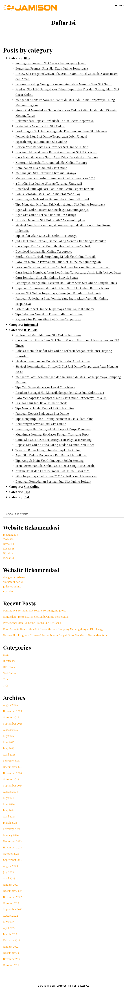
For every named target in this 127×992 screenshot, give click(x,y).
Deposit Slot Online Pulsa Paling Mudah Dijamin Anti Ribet (54, 445)
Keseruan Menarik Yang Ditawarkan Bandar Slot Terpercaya (56, 152)
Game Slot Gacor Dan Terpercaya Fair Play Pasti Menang (53, 440)
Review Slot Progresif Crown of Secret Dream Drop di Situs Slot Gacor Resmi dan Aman (55, 635)
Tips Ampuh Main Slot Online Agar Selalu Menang (49, 460)
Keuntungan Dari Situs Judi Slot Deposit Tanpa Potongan (53, 429)
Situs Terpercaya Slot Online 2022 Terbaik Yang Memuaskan (56, 476)
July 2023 (8, 872)
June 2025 (9, 742)
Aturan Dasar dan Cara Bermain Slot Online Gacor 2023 (52, 471)
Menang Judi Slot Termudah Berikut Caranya (45, 173)
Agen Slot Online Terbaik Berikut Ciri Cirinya (45, 215)
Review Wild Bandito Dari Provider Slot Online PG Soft (51, 147)
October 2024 (11, 779)
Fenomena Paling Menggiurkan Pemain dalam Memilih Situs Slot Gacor (63, 84)
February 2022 (11, 940)
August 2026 (10, 705)
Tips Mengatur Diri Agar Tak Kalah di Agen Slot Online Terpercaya (60, 204)
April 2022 (9, 928)
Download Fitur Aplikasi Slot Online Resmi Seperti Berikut (54, 189)
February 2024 (11, 829)
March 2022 (10, 934)
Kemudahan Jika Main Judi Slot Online (41, 168)
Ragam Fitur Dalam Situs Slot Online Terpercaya (48, 319)
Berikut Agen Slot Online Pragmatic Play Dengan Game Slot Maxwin (61, 131)
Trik (27, 497)
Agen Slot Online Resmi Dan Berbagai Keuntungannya (52, 210)
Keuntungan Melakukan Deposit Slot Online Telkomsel (52, 199)
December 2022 (12, 891)
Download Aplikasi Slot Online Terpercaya (43, 251)
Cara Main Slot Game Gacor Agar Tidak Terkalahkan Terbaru (56, 157)
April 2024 (9, 816)
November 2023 (12, 847)
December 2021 (12, 953)
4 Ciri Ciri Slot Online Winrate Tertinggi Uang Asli (48, 183)
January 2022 (11, 946)
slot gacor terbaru (14, 577)
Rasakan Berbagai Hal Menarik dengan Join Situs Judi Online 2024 (59, 392)
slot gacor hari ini (13, 582)
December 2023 (12, 841)
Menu (121, 5)
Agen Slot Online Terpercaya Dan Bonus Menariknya (51, 455)
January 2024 (11, 835)
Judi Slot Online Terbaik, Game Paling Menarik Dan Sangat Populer (60, 241)
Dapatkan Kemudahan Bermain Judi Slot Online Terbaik (53, 481)
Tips (27, 492)
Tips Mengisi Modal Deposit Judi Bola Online (44, 408)
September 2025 (12, 723)
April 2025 (9, 754)
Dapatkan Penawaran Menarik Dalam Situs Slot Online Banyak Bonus (62, 288)
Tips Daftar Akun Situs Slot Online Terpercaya (46, 236)
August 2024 (10, 791)
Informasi (31, 324)
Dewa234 (8, 544)
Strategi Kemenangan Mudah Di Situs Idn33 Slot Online (52, 361)
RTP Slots (30, 330)
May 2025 (8, 748)
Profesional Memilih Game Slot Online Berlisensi (48, 335)
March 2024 (10, 822)
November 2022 (12, 897)
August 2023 (10, 866)
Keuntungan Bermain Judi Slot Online (40, 424)
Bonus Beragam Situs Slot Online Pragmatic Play (47, 194)
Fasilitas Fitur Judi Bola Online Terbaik (41, 403)
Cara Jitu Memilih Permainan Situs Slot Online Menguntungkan (58, 262)
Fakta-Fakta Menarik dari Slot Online (40, 126)
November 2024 (12, 773)
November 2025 (12, 711)
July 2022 (8, 922)
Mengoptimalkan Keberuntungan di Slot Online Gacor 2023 (55, 178)
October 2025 (11, 717)
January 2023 (11, 884)
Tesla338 (8, 539)
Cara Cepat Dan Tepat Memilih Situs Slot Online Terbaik (53, 246)
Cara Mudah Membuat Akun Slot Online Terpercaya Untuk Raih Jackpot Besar (68, 272)
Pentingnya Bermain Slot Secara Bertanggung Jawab (50, 63)
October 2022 (11, 903)
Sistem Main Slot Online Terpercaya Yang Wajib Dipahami (54, 309)
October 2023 (11, 853)
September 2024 (12, 785)
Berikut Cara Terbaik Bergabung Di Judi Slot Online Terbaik (55, 256)
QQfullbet (8, 553)
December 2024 (12, 767)
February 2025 (11, 760)
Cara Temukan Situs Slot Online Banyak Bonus (46, 277)
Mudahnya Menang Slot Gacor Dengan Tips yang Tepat (52, 434)
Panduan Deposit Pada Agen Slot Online (42, 413)
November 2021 (12, 959)
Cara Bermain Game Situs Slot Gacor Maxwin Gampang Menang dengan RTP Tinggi (53, 629)
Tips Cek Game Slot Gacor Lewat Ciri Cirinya (45, 387)
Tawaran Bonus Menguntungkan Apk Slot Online (48, 450)
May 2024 (8, 810)
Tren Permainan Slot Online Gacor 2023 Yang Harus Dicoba (55, 466)
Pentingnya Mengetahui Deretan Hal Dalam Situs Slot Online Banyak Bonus (66, 283)
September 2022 (12, 909)
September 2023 (12, 860)
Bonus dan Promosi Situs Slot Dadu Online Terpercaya (51, 68)
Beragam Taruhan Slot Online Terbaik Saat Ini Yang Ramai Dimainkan (62, 267)
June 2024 (9, 804)
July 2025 (8, 736)
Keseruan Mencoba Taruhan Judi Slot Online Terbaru (51, 162)
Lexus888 (8, 548)
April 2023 (9, 878)
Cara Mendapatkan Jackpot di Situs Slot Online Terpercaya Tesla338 (61, 398)
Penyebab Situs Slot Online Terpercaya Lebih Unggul (51, 136)
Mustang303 (10, 534)
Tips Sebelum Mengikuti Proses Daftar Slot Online (49, 314)
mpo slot (8, 591)
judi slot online (12, 586)
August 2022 (10, 915)
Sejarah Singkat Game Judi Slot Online (41, 142)
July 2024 (8, 798)
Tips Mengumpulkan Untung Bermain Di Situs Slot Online (54, 419)
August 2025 (10, 729)
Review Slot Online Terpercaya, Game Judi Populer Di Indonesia (58, 293)
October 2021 (11, 965)
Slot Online (31, 486)
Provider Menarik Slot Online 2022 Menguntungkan (50, 220)
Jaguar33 (8, 558)
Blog (27, 58)
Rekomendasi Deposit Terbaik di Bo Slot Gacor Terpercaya (54, 121)
